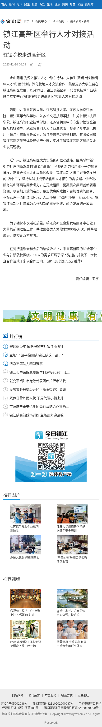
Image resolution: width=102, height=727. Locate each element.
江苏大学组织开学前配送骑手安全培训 (71, 529)
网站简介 (17, 695)
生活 (50, 4)
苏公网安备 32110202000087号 (53, 703)
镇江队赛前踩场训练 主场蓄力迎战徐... (37, 415)
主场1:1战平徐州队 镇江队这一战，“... (37, 355)
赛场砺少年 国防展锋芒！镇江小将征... (37, 347)
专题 (42, 4)
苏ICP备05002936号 (14, 703)
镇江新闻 (58, 21)
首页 (4, 4)
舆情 (65, 4)
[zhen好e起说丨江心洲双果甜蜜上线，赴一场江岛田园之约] (25, 629)
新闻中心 (41, 21)
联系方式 (67, 695)
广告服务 (50, 695)
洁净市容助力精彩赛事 (26, 364)
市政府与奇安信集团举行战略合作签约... (39, 406)
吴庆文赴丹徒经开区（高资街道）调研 (37, 389)
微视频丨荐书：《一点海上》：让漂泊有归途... (25, 613)
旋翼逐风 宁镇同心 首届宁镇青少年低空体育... (72, 644)
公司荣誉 (34, 695)
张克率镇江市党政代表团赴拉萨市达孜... (39, 381)
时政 (20, 4)
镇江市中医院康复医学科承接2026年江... (39, 372)
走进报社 (83, 695)
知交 (73, 4)
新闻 (12, 4)
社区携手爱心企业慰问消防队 (24, 529)
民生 (27, 4)
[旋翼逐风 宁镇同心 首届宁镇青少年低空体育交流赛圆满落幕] (72, 629)
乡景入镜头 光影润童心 (24, 557)
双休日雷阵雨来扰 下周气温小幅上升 (36, 398)
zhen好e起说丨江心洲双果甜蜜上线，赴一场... (25, 644)
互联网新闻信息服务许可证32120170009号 (71, 708)
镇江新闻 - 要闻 (79, 21)
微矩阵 (89, 4)
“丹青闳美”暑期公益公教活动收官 (72, 559)
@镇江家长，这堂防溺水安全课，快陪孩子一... (72, 613)
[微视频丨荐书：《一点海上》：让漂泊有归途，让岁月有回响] (25, 598)
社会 (35, 4)
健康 (58, 4)
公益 (80, 4)
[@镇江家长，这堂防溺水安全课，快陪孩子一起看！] (72, 598)
